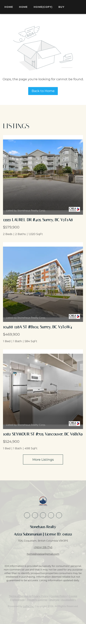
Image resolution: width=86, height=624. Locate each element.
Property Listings (37, 599)
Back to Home (43, 91)
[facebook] (27, 515)
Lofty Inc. (28, 606)
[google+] (51, 515)
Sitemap (54, 599)
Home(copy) (43, 6)
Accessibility (68, 599)
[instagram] (43, 515)
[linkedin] (35, 515)
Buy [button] (61, 6)
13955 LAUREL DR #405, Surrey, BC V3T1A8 (38, 219)
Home (8, 6)
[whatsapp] (59, 515)
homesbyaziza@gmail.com (43, 553)
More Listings (43, 459)
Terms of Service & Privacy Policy (28, 596)
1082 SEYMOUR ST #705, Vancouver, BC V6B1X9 (43, 434)
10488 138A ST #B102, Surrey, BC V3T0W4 (37, 326)
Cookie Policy (58, 596)
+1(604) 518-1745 (43, 547)
